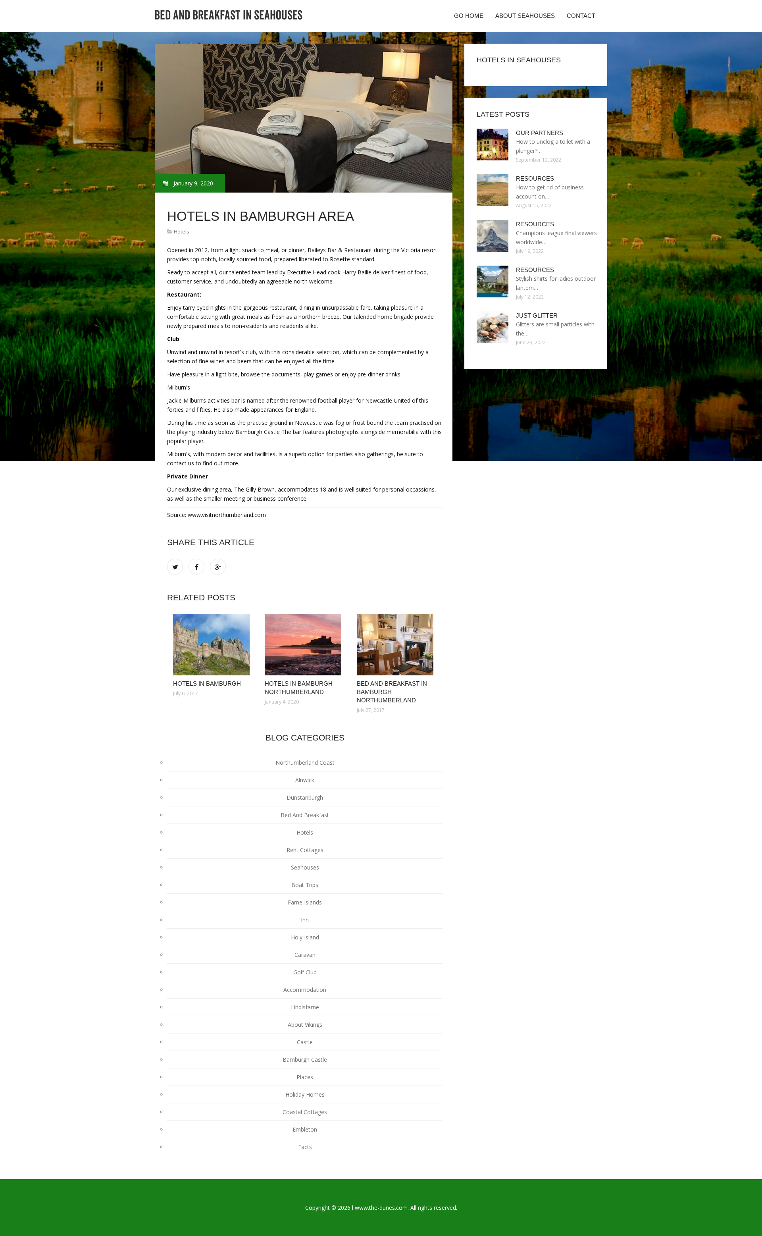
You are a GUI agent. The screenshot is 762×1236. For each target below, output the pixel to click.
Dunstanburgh (305, 797)
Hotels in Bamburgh (207, 683)
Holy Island (305, 937)
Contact (581, 15)
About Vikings (305, 1024)
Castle (305, 1042)
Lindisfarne (305, 1007)
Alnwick (304, 780)
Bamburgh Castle (305, 1059)
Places (304, 1077)
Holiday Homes (305, 1094)
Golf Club (305, 972)
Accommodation (304, 989)
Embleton (304, 1129)
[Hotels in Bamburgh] (213, 644)
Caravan (305, 954)
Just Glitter (537, 315)
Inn (305, 920)
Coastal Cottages (305, 1112)
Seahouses (305, 867)
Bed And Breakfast (305, 815)
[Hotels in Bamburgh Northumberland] (304, 644)
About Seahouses (525, 15)
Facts (305, 1147)
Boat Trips (304, 885)
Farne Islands (305, 902)
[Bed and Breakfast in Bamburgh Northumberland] (397, 644)
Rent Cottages (305, 850)
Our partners (539, 132)
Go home (468, 15)
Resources (535, 178)
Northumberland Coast (305, 762)
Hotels (181, 231)
